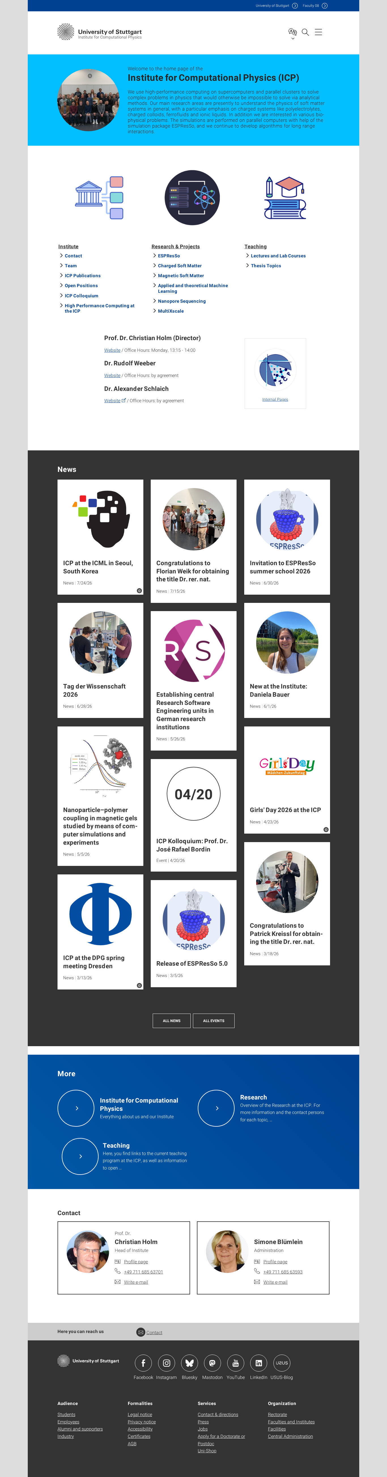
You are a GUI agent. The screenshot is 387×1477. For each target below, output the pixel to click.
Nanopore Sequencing (182, 301)
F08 (311, 5)
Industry (66, 1436)
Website (112, 350)
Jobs (203, 1429)
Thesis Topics (266, 265)
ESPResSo (169, 255)
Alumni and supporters (80, 1429)
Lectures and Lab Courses (278, 255)
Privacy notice (142, 1422)
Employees (68, 1422)
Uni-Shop (207, 1450)
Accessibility (140, 1429)
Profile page (136, 1261)
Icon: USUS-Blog (281, 1363)
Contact (73, 255)
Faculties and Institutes (291, 1422)
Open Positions (81, 285)
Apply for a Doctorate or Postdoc (221, 1439)
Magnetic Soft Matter (181, 275)
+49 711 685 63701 (143, 1272)
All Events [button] (213, 1020)
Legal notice (140, 1414)
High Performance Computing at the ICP (100, 308)
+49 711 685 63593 (283, 1272)
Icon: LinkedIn (258, 1363)
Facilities (277, 1429)
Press (203, 1422)
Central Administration (290, 1436)
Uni (272, 5)
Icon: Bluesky (189, 1363)
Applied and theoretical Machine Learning (193, 288)
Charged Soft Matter (180, 265)
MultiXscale (171, 311)
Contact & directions (218, 1414)
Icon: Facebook (143, 1363)
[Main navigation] (318, 32)
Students (66, 1414)
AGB (132, 1443)
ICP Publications (83, 275)
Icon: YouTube (235, 1363)
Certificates (139, 1436)
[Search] (305, 32)
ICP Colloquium (82, 295)
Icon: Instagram (166, 1363)
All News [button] (171, 1020)
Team (71, 265)
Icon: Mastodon (212, 1363)
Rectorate (277, 1414)
